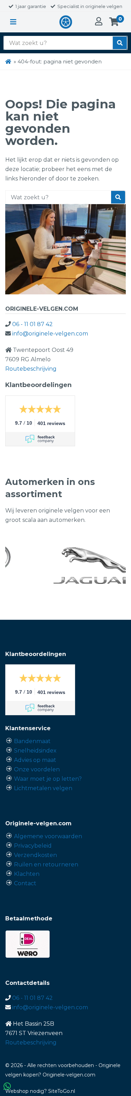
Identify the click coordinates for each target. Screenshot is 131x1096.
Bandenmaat (32, 741)
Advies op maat (35, 760)
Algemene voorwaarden (48, 836)
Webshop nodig (24, 1091)
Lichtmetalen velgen (43, 788)
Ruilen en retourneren (46, 864)
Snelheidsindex (35, 750)
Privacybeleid (33, 845)
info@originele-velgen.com (50, 333)
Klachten (26, 874)
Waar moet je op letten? (48, 778)
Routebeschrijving (31, 368)
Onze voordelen (37, 769)
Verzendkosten (35, 855)
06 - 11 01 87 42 (32, 324)
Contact (25, 883)
